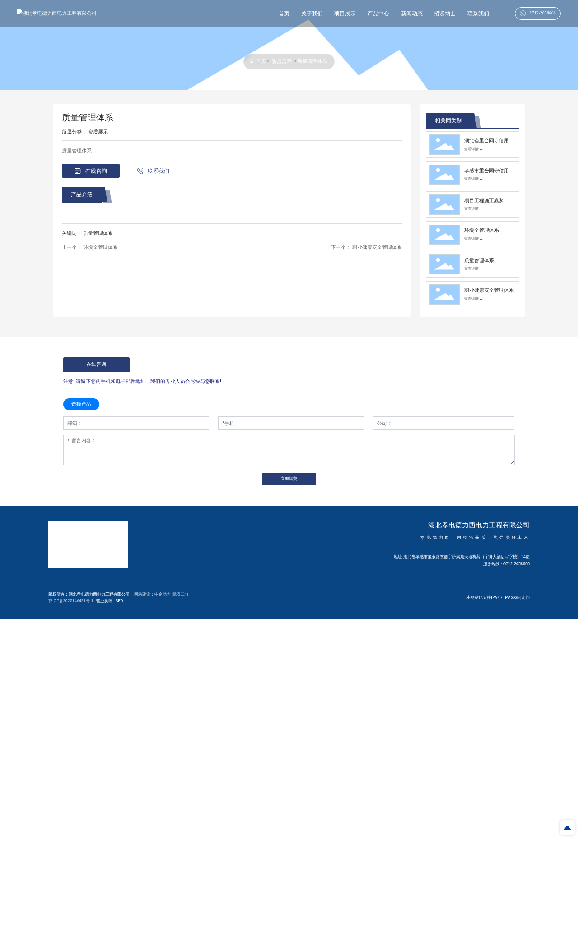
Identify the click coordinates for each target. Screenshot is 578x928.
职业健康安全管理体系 (377, 247)
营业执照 (104, 600)
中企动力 (162, 593)
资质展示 (282, 62)
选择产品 (81, 404)
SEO (119, 600)
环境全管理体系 (100, 247)
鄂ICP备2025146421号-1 (70, 600)
